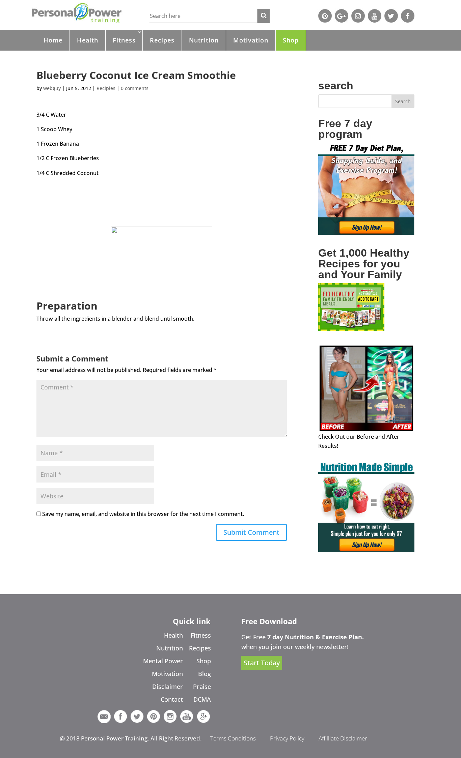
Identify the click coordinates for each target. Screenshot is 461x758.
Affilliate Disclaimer (343, 738)
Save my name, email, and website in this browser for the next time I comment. (143, 514)
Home (53, 40)
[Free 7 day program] (366, 232)
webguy (52, 88)
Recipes (162, 40)
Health (87, 40)
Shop (291, 40)
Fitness (124, 40)
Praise (202, 686)
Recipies (106, 88)
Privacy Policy (287, 738)
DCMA (202, 699)
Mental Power (163, 661)
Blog (204, 674)
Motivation (250, 40)
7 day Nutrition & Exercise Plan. (315, 637)
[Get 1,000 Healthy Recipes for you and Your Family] (351, 329)
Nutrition (204, 40)
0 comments (134, 88)
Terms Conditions (233, 738)
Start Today (262, 663)
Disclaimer (167, 686)
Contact (172, 699)
